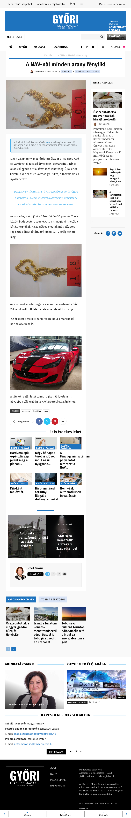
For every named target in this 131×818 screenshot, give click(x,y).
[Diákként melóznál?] (21, 479)
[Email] (47, 574)
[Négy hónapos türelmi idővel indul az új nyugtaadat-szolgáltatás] (46, 443)
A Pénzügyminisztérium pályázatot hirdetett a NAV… (75, 460)
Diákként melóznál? (17, 490)
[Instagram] (87, 47)
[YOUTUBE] (71, 752)
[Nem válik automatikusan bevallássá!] (71, 479)
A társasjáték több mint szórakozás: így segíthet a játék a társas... (116, 201)
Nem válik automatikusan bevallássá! (70, 492)
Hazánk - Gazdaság (113, 22)
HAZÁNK (61, 55)
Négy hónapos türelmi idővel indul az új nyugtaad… (45, 458)
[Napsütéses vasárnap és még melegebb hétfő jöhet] (100, 171)
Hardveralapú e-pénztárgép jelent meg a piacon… (19, 458)
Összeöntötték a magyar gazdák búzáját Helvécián (118, 31)
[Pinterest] (55, 421)
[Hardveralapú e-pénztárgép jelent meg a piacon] (21, 443)
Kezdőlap (48, 55)
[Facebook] (81, 47)
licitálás (37, 411)
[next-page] (13, 649)
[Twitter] (47, 421)
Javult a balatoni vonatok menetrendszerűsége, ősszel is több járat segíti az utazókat (45, 633)
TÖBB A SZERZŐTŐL (53, 599)
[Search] (102, 37)
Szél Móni (35, 568)
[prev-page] (8, 649)
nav (46, 411)
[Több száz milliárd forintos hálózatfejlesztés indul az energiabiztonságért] (74, 614)
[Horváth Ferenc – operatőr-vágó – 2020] (34, 689)
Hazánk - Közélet (20, 448)
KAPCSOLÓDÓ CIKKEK (21, 599)
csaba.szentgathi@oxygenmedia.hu (35, 733)
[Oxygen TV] (96, 684)
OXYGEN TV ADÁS (77, 702)
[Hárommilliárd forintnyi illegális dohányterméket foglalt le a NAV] (46, 479)
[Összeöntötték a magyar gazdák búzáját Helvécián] (18, 614)
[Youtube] (93, 47)
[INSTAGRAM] (81, 752)
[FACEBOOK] (76, 752)
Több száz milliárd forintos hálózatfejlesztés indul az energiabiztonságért (73, 633)
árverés (26, 411)
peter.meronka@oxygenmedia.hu (33, 744)
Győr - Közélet (19, 483)
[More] (63, 421)
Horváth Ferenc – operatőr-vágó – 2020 (32, 704)
